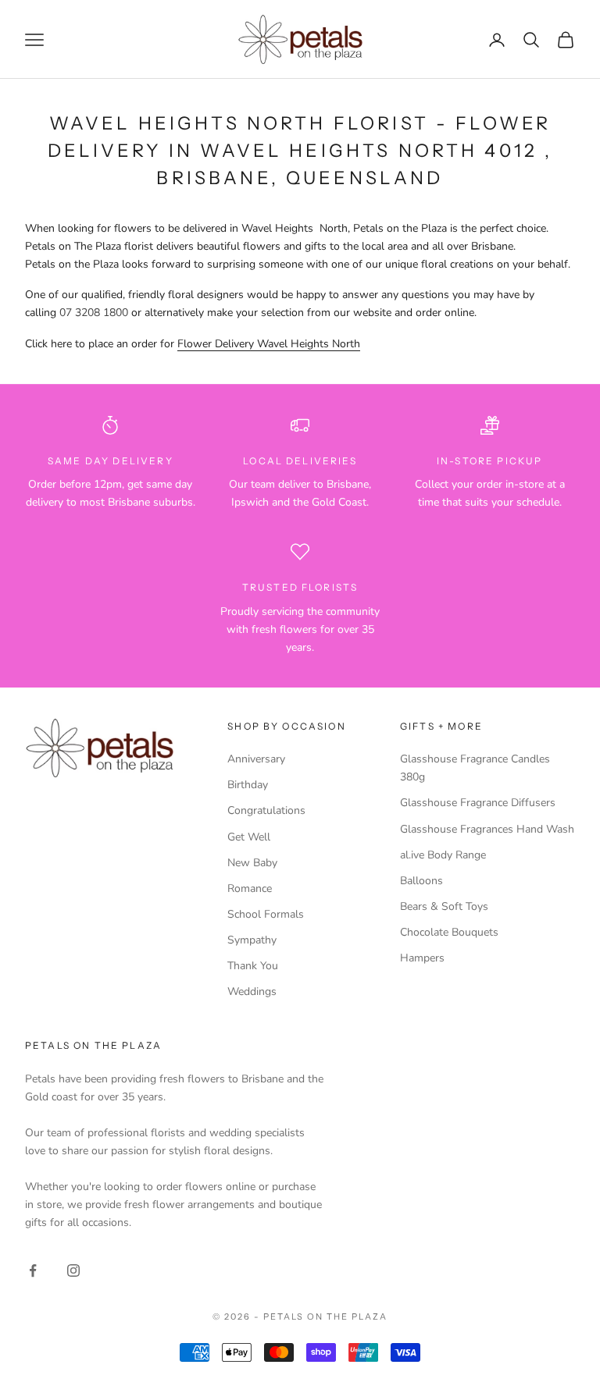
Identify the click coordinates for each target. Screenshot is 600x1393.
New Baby (252, 862)
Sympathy (252, 940)
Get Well (248, 837)
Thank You (252, 965)
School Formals (265, 914)
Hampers (422, 958)
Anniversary (256, 759)
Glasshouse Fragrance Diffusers (477, 802)
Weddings (252, 991)
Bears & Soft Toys (444, 906)
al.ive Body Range (443, 855)
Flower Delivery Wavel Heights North (268, 343)
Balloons (421, 880)
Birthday (247, 784)
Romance (249, 888)
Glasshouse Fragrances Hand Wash (487, 829)
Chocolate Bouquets (449, 932)
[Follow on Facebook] (33, 1270)
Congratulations (266, 810)
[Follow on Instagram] (73, 1270)
